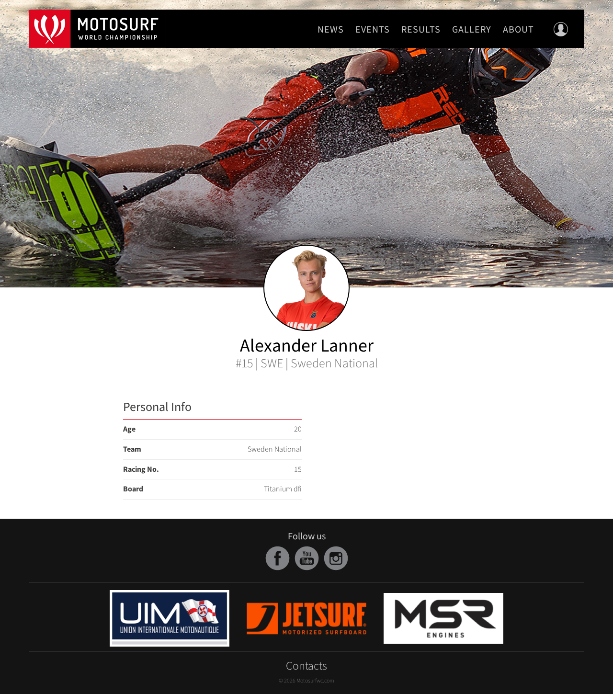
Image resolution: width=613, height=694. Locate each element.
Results (421, 29)
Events (372, 29)
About (518, 29)
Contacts (306, 666)
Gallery (471, 29)
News (331, 29)
